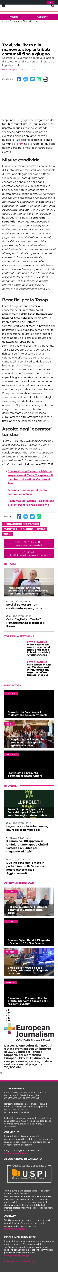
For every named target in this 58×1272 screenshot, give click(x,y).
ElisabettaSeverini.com (16, 1153)
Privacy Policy (11, 1261)
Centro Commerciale (12, 21)
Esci (50, 2)
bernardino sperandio (21, 524)
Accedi (14, 17)
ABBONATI (29, 553)
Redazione (7, 70)
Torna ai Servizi (30, 21)
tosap (41, 529)
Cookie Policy (28, 1261)
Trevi (20, 143)
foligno (27, 529)
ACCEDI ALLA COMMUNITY (29, 543)
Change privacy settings (16, 1255)
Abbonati (42, 17)
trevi (7, 534)
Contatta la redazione (15, 1229)
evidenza (10, 529)
